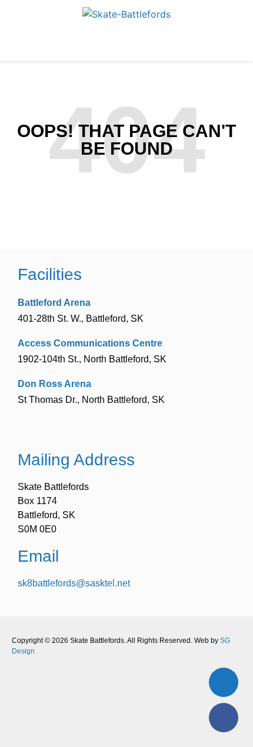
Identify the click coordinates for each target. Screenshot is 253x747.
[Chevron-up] (223, 682)
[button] (126, 44)
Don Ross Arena (54, 384)
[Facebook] (223, 717)
